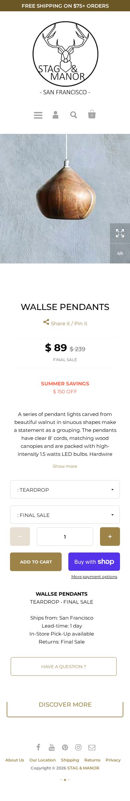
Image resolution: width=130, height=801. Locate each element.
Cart (92, 114)
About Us (14, 759)
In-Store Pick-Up (50, 634)
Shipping (70, 759)
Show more (65, 466)
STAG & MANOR (83, 767)
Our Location (42, 759)
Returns (92, 759)
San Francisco (76, 618)
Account (56, 114)
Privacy (113, 759)
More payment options (94, 577)
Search (74, 114)
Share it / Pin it (68, 323)
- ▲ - (65, 779)
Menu (38, 114)
